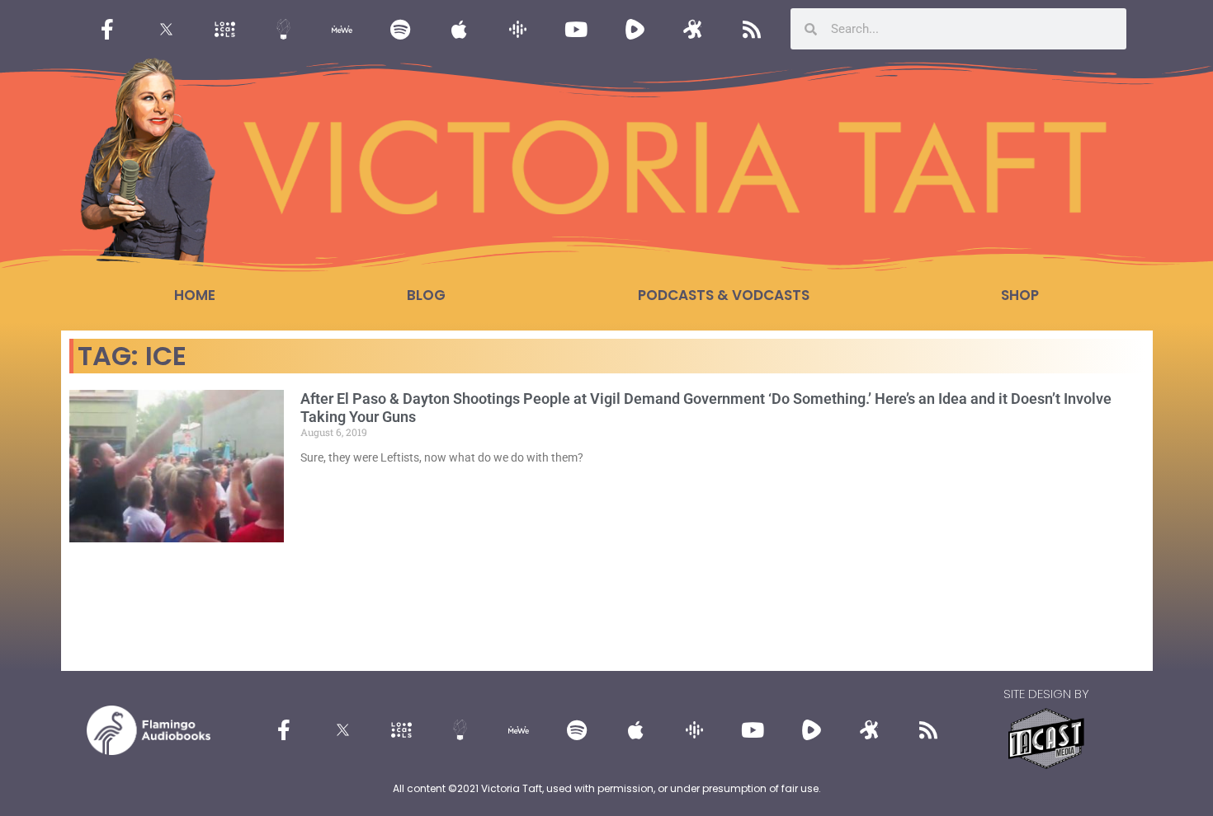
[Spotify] (400, 28)
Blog (426, 295)
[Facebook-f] (107, 28)
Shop (1020, 295)
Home (194, 295)
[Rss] (751, 28)
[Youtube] (576, 28)
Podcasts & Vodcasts (723, 295)
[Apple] (458, 28)
